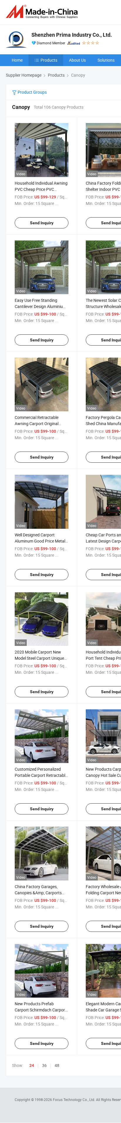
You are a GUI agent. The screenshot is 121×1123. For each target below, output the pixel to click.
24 (31, 1065)
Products (49, 60)
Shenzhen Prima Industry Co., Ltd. (71, 35)
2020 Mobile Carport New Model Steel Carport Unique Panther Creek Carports (39, 658)
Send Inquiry (41, 222)
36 (44, 1065)
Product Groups (32, 92)
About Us (77, 60)
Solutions (106, 60)
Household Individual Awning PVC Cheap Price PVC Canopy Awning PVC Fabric (41, 189)
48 (57, 1065)
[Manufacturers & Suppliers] (43, 11)
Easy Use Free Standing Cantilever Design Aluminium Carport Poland (40, 306)
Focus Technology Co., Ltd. (74, 1099)
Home (17, 60)
